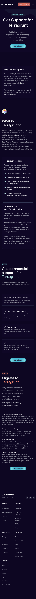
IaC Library (5, 508)
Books (17, 548)
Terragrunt (5, 537)
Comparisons (19, 556)
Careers (4, 569)
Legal (3, 577)
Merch (4, 573)
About (3, 565)
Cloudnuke (5, 548)
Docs (16, 537)
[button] (33, 4)
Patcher (4, 520)
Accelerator (18, 508)
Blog (16, 544)
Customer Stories (20, 541)
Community (18, 552)
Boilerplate (5, 544)
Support (17, 528)
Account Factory (7, 512)
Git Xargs (4, 552)
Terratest (4, 541)
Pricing (17, 524)
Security (4, 580)
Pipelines (4, 516)
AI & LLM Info (6, 584)
